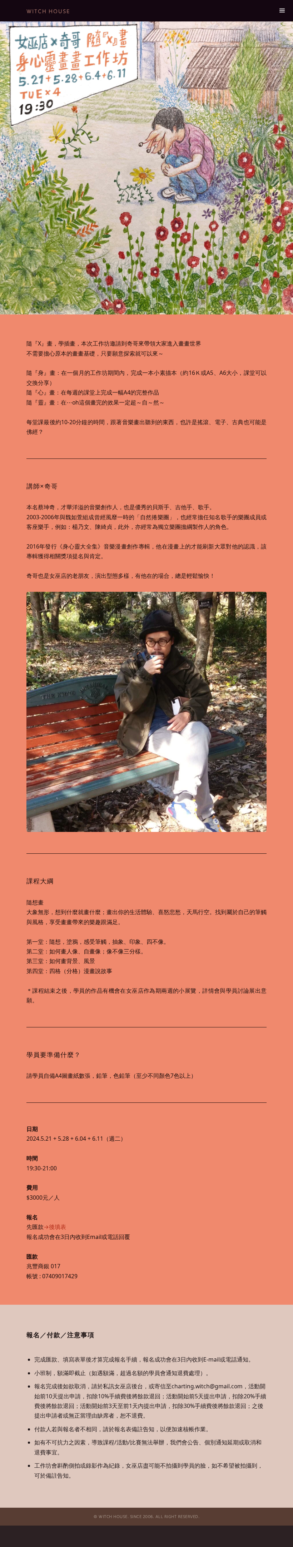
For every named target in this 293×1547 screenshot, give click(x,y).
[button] (282, 10)
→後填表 (55, 1227)
